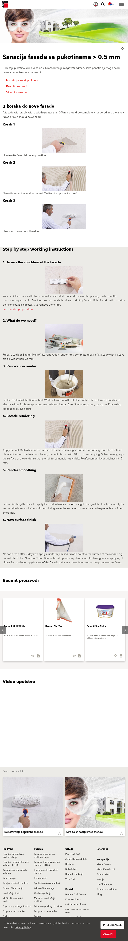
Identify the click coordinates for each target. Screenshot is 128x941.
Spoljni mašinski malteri (15, 883)
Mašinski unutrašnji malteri (13, 899)
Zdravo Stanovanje (13, 888)
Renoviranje (9, 878)
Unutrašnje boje (11, 893)
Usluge (69, 849)
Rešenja (38, 849)
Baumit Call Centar (75, 895)
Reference (102, 849)
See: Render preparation (18, 309)
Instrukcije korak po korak (22, 80)
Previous (3, 807)
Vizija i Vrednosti (106, 869)
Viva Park (70, 879)
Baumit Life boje (74, 874)
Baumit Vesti (103, 874)
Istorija (100, 880)
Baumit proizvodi (16, 86)
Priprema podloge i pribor (17, 906)
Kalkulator (70, 869)
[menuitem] (95, 4)
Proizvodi (8, 849)
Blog (99, 895)
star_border (122, 49)
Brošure (69, 864)
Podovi (6, 916)
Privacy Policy (23, 927)
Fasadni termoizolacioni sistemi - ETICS (16, 863)
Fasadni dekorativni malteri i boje (13, 855)
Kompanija (103, 859)
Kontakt (69, 890)
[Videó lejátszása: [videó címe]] (64, 720)
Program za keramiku (14, 911)
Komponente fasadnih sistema (15, 871)
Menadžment (104, 864)
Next (122, 630)
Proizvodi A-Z (72, 854)
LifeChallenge (104, 885)
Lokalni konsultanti (75, 905)
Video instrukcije (17, 92)
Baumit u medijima (107, 890)
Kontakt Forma (73, 900)
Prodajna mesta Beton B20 (77, 911)
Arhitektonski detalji (76, 859)
